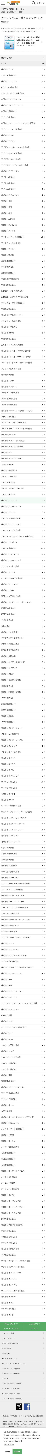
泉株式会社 (22, 626)
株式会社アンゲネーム (22, 554)
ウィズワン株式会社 (22, 782)
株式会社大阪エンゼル (22, 1123)
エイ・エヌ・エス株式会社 (22, 890)
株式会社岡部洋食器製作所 (22, 1225)
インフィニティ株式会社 (22, 752)
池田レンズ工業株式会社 (22, 596)
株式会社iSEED (22, 135)
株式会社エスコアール (22, 949)
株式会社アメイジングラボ (22, 459)
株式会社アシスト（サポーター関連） (22, 357)
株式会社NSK (22, 979)
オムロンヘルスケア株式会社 (22, 1291)
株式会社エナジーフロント (22, 973)
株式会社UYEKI (22, 800)
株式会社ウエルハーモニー (22, 830)
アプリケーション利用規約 (11, 1373)
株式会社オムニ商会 (22, 1285)
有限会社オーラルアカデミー (22, 1207)
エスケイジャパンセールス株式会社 (22, 937)
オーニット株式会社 (22, 1183)
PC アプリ (34, 1329)
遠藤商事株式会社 (22, 1081)
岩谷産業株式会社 (22, 710)
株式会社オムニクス (22, 1279)
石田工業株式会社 (22, 614)
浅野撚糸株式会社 (22, 273)
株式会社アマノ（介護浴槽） (22, 446)
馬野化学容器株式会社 (22, 872)
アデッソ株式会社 (22, 417)
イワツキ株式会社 (22, 722)
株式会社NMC (22, 985)
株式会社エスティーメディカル (22, 955)
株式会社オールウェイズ (22, 1213)
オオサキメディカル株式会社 (22, 1129)
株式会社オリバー (22, 1297)
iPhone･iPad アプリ (12, 1324)
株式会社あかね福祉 (22, 225)
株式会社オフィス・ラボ (22, 1273)
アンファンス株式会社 (22, 566)
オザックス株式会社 (22, 1243)
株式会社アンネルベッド (22, 560)
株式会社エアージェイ (22, 878)
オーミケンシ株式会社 (22, 1189)
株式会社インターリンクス (22, 740)
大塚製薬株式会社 (22, 1165)
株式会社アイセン (22, 141)
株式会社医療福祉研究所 (22, 692)
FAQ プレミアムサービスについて (13, 1363)
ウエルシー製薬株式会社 (22, 806)
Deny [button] (7, 1451)
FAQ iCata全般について (10, 1358)
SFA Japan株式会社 (22, 931)
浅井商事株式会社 (22, 261)
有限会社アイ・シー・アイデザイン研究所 (22, 123)
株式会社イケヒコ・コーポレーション (22, 602)
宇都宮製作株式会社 (22, 854)
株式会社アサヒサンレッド (22, 315)
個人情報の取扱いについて (11, 1394)
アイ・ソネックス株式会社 (22, 153)
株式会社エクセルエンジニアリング (22, 919)
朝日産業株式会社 (22, 309)
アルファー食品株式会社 (22, 518)
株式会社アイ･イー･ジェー (22, 105)
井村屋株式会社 (22, 686)
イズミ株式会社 (22, 620)
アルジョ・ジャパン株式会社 (22, 488)
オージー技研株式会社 (22, 1147)
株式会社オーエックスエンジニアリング (22, 1117)
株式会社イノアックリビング (22, 662)
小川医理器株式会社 (22, 1237)
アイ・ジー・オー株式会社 (22, 129)
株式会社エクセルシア (22, 925)
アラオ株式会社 (22, 464)
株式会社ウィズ (22, 770)
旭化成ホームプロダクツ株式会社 (22, 297)
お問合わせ (6, 1353)
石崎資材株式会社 (22, 608)
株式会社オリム (22, 1303)
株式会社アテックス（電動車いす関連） (22, 411)
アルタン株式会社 (22, 494)
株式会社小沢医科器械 (22, 1249)
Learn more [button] (9, 1445)
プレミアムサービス (9, 1338)
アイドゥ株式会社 (22, 177)
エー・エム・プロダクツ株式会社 (22, 907)
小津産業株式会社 (22, 1255)
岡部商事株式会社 (22, 1219)
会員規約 (5, 1378)
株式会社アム (22, 452)
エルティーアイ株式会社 (22, 1057)
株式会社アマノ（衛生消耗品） (22, 441)
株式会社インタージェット (22, 728)
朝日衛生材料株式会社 (22, 279)
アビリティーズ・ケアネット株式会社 (22, 429)
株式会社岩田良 (22, 716)
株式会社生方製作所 (22, 866)
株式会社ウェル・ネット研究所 (22, 818)
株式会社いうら (22, 590)
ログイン (41, 3)
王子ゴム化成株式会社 (22, 1093)
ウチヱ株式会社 (22, 848)
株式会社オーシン (22, 1141)
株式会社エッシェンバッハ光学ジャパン (22, 967)
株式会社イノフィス (22, 668)
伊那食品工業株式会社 (22, 644)
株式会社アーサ (22, 69)
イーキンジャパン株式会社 (22, 578)
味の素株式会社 (22, 375)
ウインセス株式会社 (22, 788)
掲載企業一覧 (6, 1348)
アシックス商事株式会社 (22, 369)
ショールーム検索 (8, 1333)
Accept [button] (17, 1451)
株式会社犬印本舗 (22, 656)
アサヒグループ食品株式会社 (22, 303)
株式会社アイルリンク (22, 195)
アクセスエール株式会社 (22, 243)
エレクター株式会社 (22, 1069)
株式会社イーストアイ (22, 584)
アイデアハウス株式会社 (22, 159)
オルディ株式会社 (22, 1309)
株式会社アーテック (22, 81)
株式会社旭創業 (22, 333)
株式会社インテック (22, 746)
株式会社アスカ (22, 381)
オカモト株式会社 (22, 1231)
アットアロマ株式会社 (22, 393)
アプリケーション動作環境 (11, 1369)
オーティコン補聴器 (22, 1177)
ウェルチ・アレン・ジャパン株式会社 (22, 812)
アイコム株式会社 (22, 117)
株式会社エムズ (22, 1051)
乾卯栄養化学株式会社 (22, 650)
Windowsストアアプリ (11, 1329)
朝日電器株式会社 (22, 339)
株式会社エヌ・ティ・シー (22, 991)
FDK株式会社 (22, 1015)
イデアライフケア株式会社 (22, 638)
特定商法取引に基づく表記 (11, 1388)
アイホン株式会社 (22, 189)
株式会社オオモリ (22, 1195)
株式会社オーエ (22, 1105)
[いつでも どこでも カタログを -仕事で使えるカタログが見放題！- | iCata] (13, 3)
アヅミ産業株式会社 (22, 399)
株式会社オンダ (22, 1315)
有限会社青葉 (22, 201)
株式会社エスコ (22, 943)
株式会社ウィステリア (22, 776)
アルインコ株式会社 (22, 476)
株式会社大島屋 (22, 1135)
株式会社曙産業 (22, 255)
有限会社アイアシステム (22, 99)
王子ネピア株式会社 (22, 1099)
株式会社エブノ (22, 1021)
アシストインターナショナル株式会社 (22, 363)
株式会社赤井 (22, 213)
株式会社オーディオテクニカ (22, 1171)
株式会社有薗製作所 (22, 470)
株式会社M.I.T (22, 1033)
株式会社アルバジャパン (22, 506)
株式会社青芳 (22, 207)
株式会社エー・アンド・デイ (22, 902)
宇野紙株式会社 (22, 860)
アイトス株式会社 (22, 183)
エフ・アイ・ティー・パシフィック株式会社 (22, 1003)
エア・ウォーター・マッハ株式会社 (22, 883)
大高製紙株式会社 (22, 1153)
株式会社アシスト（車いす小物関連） (22, 351)
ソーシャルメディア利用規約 (12, 1399)
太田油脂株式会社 (22, 1159)
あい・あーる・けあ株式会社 (22, 93)
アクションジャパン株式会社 (22, 237)
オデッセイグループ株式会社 (22, 1267)
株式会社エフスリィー (22, 1009)
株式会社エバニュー (22, 997)
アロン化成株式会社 (22, 548)
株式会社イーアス (22, 572)
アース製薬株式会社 (22, 75)
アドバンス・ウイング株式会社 (22, 422)
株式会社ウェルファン (22, 836)
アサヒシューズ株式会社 (22, 321)
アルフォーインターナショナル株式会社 (22, 536)
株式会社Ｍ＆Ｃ (22, 1039)
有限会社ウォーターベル (22, 842)
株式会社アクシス (22, 231)
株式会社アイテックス (22, 171)
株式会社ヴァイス (22, 758)
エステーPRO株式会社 (22, 961)
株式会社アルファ (22, 512)
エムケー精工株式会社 (22, 1045)
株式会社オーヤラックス (22, 1201)
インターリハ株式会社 (22, 734)
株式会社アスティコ (22, 387)
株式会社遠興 (22, 1075)
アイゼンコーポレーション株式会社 (22, 147)
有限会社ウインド (22, 794)
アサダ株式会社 (22, 267)
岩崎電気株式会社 (22, 704)
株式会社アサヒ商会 (22, 327)
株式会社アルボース (22, 542)
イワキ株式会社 (22, 698)
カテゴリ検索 (6, 58)
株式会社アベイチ (22, 434)
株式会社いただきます (22, 632)
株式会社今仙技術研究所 (22, 680)
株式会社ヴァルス (22, 764)
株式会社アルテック (22, 500)
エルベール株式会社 (22, 1063)
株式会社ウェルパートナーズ (22, 824)
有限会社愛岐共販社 (22, 111)
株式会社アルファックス (22, 524)
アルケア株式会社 (22, 482)
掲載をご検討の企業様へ (10, 1343)
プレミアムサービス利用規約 (12, 1383)
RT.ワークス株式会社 (22, 87)
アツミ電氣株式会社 (22, 405)
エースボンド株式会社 (22, 913)
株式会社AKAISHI (22, 219)
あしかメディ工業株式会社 (22, 345)
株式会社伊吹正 (22, 674)
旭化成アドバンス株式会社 (22, 291)
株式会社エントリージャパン (22, 1087)
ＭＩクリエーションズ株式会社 (22, 1027)
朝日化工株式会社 (22, 285)
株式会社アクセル (22, 249)
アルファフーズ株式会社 (22, 530)
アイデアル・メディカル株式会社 (22, 165)
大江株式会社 (22, 1111)
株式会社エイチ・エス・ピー (22, 895)
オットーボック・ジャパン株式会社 (22, 1261)
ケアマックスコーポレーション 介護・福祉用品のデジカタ (21, 28)
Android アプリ (34, 1324)
